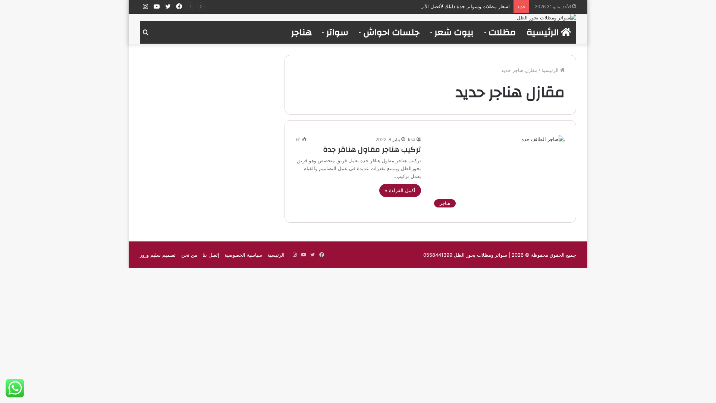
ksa (411, 139)
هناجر (301, 32)
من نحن (189, 255)
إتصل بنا (210, 255)
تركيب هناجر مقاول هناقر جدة (372, 149)
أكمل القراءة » (400, 190)
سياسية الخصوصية (243, 255)
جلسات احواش (391, 32)
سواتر (337, 32)
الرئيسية (544, 32)
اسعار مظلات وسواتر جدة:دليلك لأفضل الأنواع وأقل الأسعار (449, 6)
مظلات (502, 32)
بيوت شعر (454, 32)
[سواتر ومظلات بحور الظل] (546, 17)
